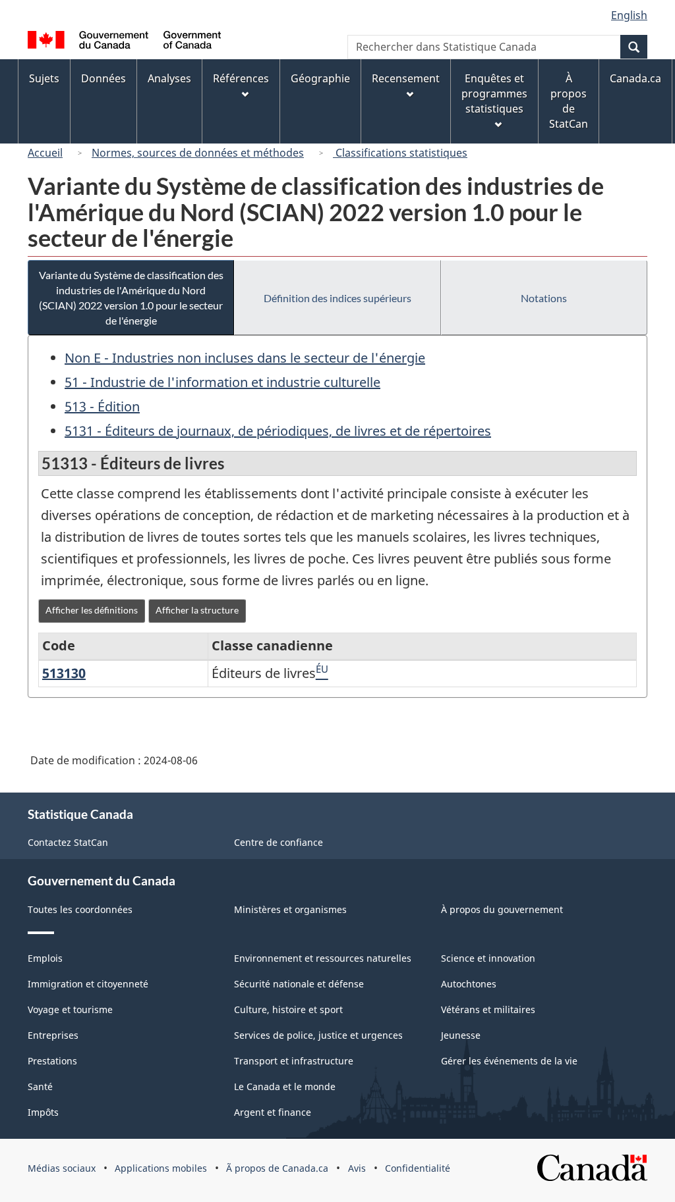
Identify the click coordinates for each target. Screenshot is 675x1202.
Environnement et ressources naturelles (322, 958)
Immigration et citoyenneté (88, 984)
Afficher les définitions (91, 609)
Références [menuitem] (241, 78)
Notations (544, 298)
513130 (64, 673)
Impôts (43, 1112)
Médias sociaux (62, 1168)
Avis (357, 1168)
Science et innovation (488, 958)
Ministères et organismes (290, 909)
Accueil (45, 152)
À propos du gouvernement (502, 909)
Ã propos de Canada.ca (277, 1168)
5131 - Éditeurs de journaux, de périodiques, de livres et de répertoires (278, 431)
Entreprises (53, 1035)
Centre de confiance (278, 842)
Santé (40, 1086)
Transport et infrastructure (293, 1061)
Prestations (52, 1061)
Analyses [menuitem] (169, 78)
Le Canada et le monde (285, 1086)
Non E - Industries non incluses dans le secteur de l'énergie (245, 358)
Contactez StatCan (68, 842)
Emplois (45, 958)
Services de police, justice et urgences (318, 1035)
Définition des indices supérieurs (337, 298)
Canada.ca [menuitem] (635, 78)
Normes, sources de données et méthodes (198, 152)
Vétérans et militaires (488, 1009)
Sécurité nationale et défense (299, 984)
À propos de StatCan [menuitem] (568, 101)
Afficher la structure (197, 609)
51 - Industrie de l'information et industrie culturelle (222, 382)
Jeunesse (461, 1035)
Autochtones (468, 984)
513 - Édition (102, 406)
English (629, 15)
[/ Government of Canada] (124, 42)
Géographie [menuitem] (320, 78)
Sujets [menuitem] (44, 78)
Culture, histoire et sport (288, 1009)
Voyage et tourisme (70, 1009)
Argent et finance (272, 1112)
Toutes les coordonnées (80, 909)
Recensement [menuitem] (406, 78)
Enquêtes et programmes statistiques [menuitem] (494, 93)
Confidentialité (417, 1168)
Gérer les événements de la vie (509, 1061)
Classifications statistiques (400, 152)
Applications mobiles (161, 1168)
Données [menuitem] (103, 78)
